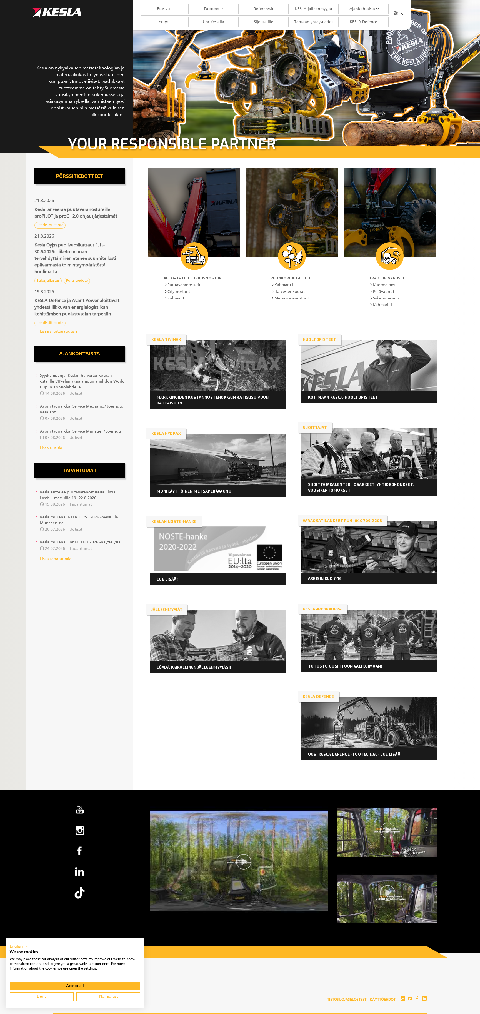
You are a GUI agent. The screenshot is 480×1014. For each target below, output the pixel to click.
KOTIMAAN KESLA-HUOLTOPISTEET (343, 397)
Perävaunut (383, 292)
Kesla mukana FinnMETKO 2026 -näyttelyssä (80, 542)
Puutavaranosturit (184, 285)
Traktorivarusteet (389, 278)
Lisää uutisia (51, 448)
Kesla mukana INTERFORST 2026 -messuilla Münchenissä (79, 520)
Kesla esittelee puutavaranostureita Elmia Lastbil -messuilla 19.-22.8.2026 (78, 495)
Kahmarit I (382, 305)
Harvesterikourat (289, 292)
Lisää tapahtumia (55, 559)
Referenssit (263, 9)
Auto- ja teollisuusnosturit (194, 278)
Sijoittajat (315, 427)
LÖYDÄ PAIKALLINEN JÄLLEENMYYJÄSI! (194, 667)
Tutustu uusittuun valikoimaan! (345, 666)
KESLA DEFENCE (318, 696)
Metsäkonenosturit (291, 298)
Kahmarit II (284, 285)
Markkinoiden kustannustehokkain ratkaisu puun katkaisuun (213, 400)
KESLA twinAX (166, 339)
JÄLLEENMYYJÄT (166, 609)
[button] (79, 213)
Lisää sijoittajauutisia (59, 331)
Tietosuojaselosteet (346, 999)
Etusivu (163, 9)
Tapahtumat (79, 470)
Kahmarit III (178, 298)
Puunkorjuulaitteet (292, 278)
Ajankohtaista (362, 9)
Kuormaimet (384, 285)
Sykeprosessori (386, 298)
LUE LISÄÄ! (167, 579)
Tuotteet (211, 9)
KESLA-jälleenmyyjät (313, 9)
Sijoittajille (263, 22)
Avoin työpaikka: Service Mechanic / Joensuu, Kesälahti (81, 409)
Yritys (163, 22)
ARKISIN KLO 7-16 (325, 578)
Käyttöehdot (383, 999)
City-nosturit (179, 292)
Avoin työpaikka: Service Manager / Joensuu (80, 431)
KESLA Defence (363, 22)
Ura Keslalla (213, 22)
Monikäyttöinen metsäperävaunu (194, 491)
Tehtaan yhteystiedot (313, 22)
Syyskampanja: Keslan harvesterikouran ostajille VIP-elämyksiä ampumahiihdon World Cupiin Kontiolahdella (82, 381)
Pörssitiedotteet (79, 176)
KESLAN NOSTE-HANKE (174, 521)
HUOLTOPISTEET (319, 339)
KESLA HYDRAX (166, 433)
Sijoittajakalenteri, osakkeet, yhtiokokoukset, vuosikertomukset (361, 487)
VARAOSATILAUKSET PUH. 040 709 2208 (342, 520)
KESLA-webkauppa (322, 608)
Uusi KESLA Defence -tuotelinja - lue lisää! (355, 754)
